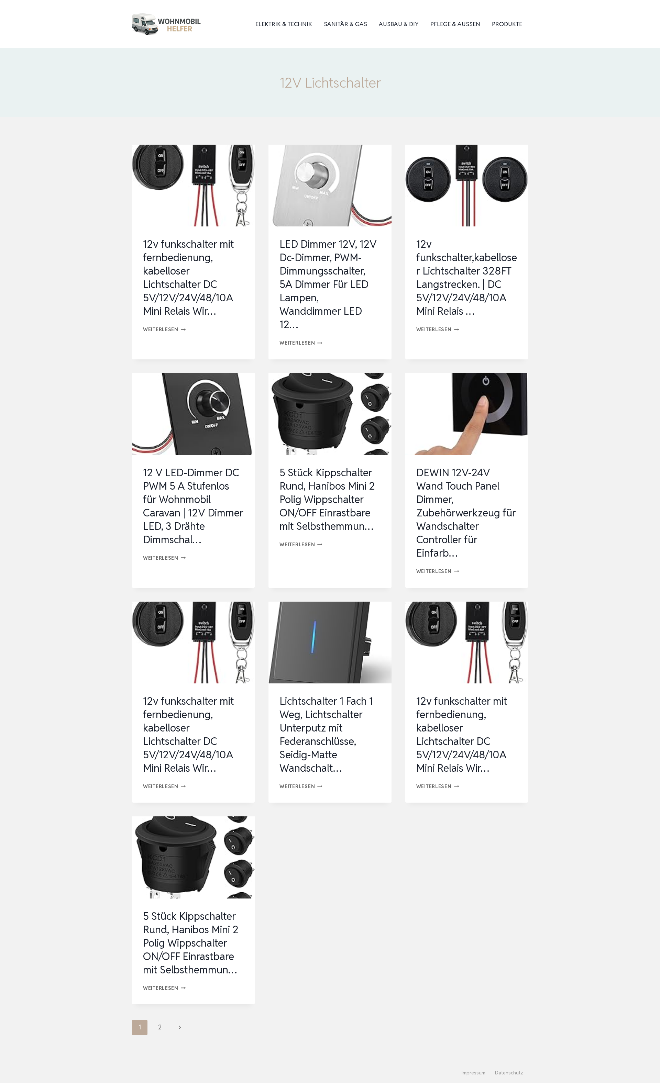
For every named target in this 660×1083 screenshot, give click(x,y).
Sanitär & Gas (345, 24)
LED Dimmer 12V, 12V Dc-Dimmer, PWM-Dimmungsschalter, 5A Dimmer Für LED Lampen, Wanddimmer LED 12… (328, 284)
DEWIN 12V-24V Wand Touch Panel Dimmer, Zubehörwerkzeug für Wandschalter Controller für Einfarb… (466, 513)
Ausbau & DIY (399, 24)
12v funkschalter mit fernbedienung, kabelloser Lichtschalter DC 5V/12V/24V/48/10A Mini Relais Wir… (188, 277)
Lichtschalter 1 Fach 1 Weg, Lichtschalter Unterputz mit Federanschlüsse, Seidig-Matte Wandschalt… (326, 734)
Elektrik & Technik (283, 24)
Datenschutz (509, 1073)
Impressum (473, 1073)
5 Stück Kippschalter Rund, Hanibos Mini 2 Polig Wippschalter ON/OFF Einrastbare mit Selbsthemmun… (327, 499)
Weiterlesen (164, 329)
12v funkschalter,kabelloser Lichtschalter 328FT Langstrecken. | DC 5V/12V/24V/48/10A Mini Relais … (466, 277)
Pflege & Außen (455, 24)
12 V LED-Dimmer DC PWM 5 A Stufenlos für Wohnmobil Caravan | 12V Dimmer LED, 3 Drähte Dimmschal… (193, 506)
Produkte (507, 24)
